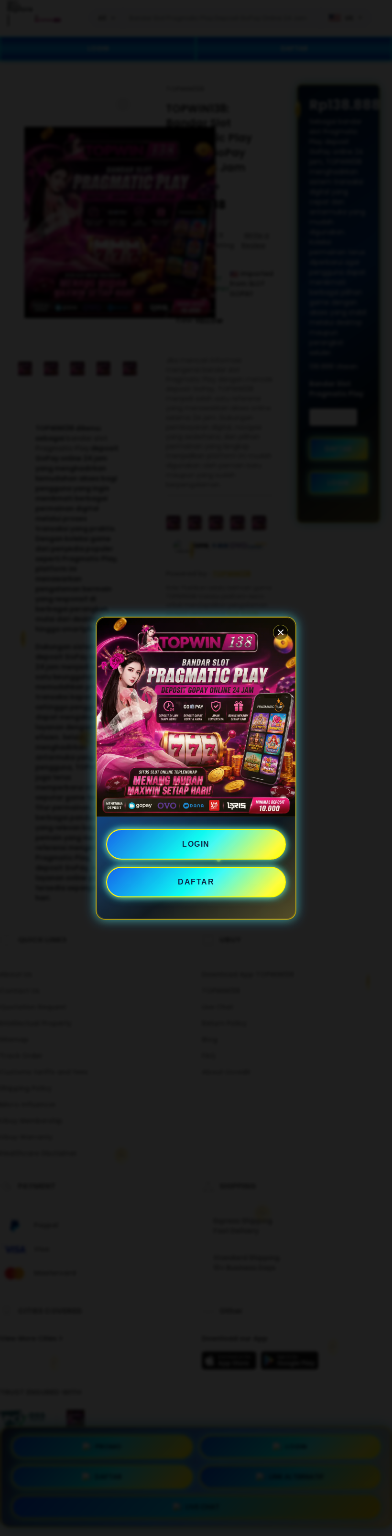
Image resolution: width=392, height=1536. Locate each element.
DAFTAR (196, 882)
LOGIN (196, 844)
